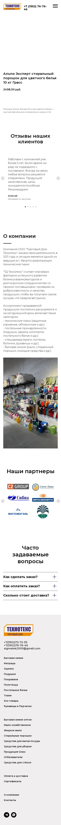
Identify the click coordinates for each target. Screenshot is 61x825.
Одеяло (9, 668)
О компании (11, 794)
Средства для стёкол (17, 762)
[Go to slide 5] (35, 206)
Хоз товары (11, 700)
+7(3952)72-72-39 (15, 642)
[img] (12, 6)
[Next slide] (58, 178)
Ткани (8, 695)
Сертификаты (12, 781)
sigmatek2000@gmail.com (22, 648)
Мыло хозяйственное (17, 725)
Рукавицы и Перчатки (18, 706)
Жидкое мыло (13, 730)
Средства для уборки (18, 746)
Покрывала (11, 679)
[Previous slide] (3, 178)
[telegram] (6, 816)
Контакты (10, 800)
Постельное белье (15, 690)
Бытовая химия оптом (18, 719)
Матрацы (9, 663)
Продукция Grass (15, 751)
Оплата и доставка (16, 776)
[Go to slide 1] (25, 206)
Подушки (10, 674)
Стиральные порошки (18, 735)
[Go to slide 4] (33, 206)
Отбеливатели (13, 757)
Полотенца (11, 684)
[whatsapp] (13, 816)
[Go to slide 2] (27, 206)
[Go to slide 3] (30, 206)
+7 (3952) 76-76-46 (35, 8)
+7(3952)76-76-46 (16, 645)
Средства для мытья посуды (22, 741)
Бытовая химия (13, 658)
